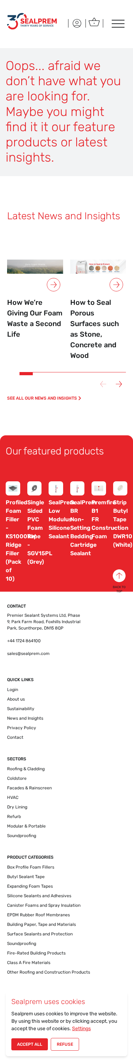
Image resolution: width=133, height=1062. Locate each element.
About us (16, 699)
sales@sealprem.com (28, 653)
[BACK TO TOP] (119, 575)
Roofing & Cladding (26, 768)
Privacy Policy (21, 727)
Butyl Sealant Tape (26, 876)
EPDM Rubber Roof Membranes (38, 914)
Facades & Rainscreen (29, 787)
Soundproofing (21, 835)
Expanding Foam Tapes (30, 886)
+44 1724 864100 (24, 640)
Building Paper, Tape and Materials (41, 924)
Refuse (65, 1044)
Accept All (29, 1044)
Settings (81, 1029)
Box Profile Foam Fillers (30, 867)
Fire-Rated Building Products (36, 953)
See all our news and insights (42, 398)
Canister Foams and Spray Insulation (44, 905)
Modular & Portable (26, 826)
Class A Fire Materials (28, 962)
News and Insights (25, 718)
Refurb (14, 816)
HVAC (12, 797)
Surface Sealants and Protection (40, 934)
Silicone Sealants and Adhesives (39, 895)
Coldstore (17, 778)
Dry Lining (17, 807)
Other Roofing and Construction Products (48, 972)
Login (12, 689)
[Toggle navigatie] (117, 23)
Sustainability (20, 708)
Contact (15, 737)
